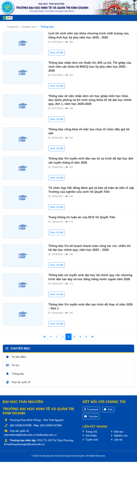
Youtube (93, 416)
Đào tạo (118, 431)
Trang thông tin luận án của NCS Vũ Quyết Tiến (81, 217)
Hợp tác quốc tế (20, 382)
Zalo (110, 409)
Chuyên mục (29, 26)
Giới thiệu (91, 435)
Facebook (92, 409)
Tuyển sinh (91, 439)
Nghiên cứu (120, 435)
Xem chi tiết (56, 52)
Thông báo (17, 373)
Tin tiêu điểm (18, 356)
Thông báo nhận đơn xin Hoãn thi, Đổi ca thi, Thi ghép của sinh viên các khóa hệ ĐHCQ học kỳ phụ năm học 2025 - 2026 (89, 66)
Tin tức (15, 365)
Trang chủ (12, 26)
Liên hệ (117, 439)
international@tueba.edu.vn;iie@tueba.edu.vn (30, 434)
